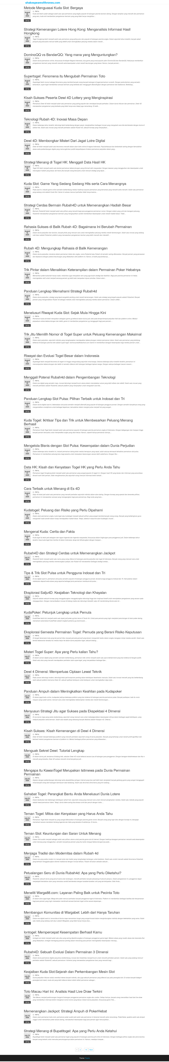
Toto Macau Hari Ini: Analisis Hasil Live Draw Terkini (63, 991)
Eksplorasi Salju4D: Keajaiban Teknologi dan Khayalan (65, 592)
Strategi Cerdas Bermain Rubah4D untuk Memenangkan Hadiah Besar (77, 204)
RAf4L (37, 11)
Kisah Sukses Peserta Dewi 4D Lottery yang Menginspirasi (68, 97)
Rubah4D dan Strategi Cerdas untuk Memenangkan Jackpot (69, 552)
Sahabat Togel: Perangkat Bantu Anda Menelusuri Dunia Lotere (72, 793)
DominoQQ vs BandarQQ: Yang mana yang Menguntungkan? (70, 54)
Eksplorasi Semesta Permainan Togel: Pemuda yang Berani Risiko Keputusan (83, 631)
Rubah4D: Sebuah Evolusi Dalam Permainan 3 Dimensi (66, 951)
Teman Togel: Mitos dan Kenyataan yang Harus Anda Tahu (68, 813)
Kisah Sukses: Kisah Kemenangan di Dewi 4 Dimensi (64, 730)
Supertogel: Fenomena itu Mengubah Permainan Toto (64, 75)
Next (91, 1050)
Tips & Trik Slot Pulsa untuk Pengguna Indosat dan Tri (64, 572)
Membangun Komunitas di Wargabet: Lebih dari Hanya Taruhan (72, 912)
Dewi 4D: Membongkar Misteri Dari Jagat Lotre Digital (64, 140)
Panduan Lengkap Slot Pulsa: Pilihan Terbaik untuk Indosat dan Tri (74, 398)
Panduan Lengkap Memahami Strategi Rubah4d (60, 290)
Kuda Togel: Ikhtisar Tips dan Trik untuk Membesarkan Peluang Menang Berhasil (78, 421)
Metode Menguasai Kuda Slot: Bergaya (53, 7)
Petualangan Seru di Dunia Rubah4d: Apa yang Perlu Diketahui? (72, 872)
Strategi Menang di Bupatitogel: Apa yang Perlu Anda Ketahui (70, 1030)
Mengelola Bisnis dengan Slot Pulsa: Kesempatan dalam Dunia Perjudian (79, 445)
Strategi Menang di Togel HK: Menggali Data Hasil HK (64, 161)
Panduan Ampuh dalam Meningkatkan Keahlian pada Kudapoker (73, 691)
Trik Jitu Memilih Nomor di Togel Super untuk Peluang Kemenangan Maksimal (83, 334)
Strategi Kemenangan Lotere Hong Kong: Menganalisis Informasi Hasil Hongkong (77, 31)
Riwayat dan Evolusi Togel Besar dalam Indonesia (61, 355)
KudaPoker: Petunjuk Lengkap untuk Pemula (57, 612)
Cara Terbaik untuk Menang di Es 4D (52, 488)
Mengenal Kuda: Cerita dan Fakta (49, 531)
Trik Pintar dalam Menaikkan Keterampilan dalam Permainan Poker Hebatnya (82, 269)
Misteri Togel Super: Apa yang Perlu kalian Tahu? (61, 651)
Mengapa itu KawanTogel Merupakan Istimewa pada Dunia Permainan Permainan (77, 772)
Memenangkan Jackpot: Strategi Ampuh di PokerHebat (65, 1010)
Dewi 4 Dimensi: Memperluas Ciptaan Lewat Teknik (63, 671)
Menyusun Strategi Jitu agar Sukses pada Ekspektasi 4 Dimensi (72, 710)
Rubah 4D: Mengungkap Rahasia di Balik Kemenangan (65, 247)
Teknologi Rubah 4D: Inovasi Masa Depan (56, 118)
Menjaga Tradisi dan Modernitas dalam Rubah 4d (61, 852)
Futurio (87, 1058)
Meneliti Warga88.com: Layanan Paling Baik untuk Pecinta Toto (71, 892)
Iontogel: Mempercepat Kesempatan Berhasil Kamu (63, 931)
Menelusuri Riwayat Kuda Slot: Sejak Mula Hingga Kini (65, 312)
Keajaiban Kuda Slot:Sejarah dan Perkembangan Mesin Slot (69, 971)
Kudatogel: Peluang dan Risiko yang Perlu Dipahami (63, 509)
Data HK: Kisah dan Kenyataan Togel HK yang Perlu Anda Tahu (72, 466)
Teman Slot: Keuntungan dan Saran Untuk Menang (62, 833)
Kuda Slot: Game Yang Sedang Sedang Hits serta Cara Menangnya (75, 183)
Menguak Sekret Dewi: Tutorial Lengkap (54, 750)
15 (86, 1050)
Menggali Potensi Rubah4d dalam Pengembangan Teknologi (69, 377)
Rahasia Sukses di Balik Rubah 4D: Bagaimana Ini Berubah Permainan (78, 226)
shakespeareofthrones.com (42, 2)
